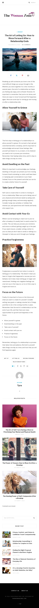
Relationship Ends (19, 361)
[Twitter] (17, 75)
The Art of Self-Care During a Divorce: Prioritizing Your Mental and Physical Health (19, 431)
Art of (6, 358)
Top (20, 604)
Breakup (20, 32)
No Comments (26, 44)
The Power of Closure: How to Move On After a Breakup (19, 464)
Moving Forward (28, 358)
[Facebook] (11, 75)
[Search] (29, 2)
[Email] (28, 75)
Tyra (19, 385)
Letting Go (16, 358)
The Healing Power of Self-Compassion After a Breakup (19, 497)
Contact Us (15, 590)
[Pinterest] (22, 75)
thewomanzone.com (19, 598)
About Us (24, 590)
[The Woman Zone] (19, 15)
